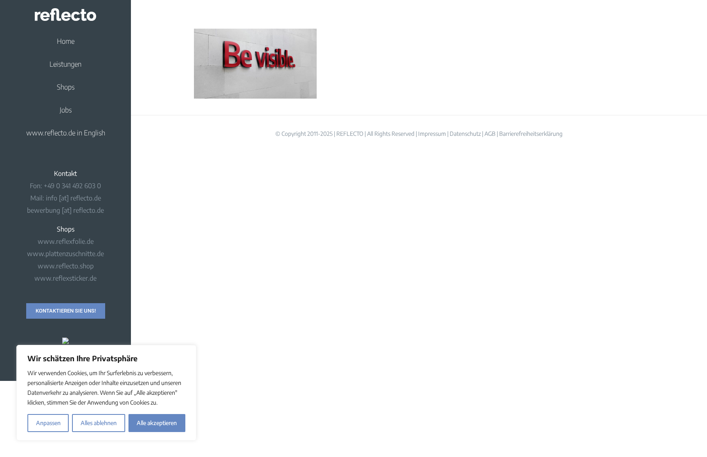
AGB (489, 133)
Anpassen (48, 422)
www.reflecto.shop (66, 266)
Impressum (432, 133)
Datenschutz (465, 133)
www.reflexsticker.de (65, 278)
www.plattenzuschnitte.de (65, 254)
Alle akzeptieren (157, 422)
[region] (106, 393)
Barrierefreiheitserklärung (531, 133)
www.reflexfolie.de (66, 241)
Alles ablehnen (99, 422)
